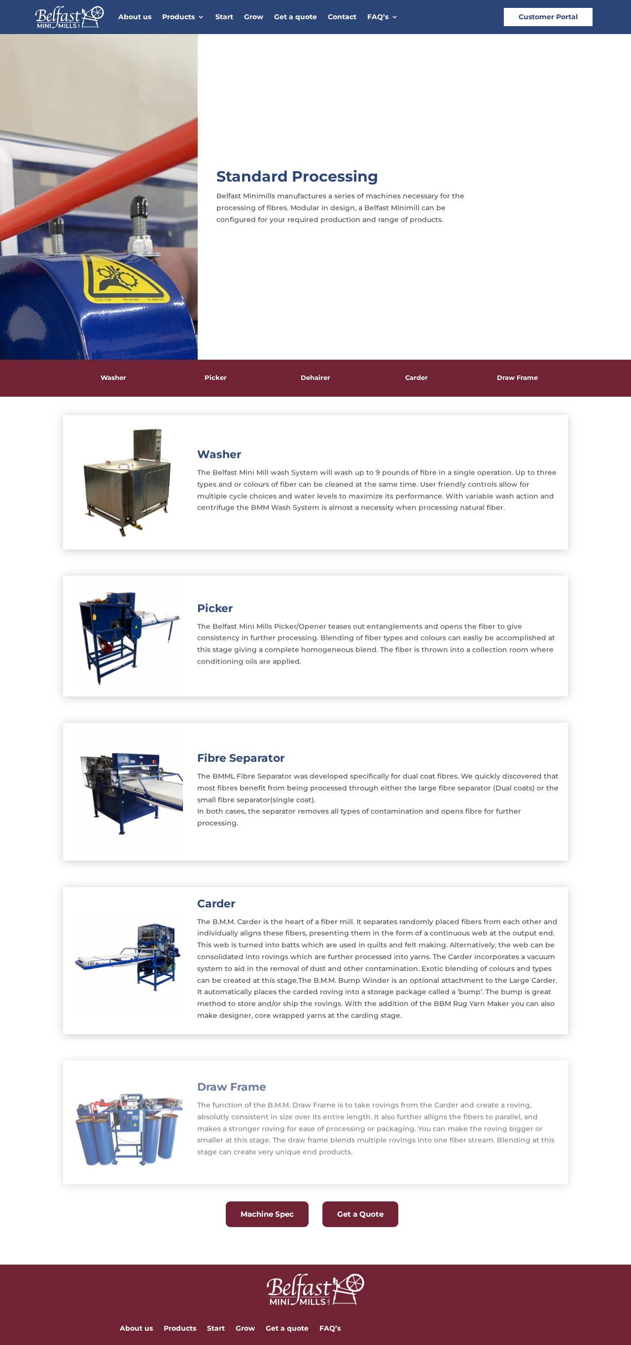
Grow (253, 17)
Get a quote (295, 17)
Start (224, 17)
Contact (342, 17)
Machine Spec (267, 1214)
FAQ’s (377, 17)
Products (178, 17)
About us (134, 17)
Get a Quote (360, 1214)
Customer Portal (548, 16)
